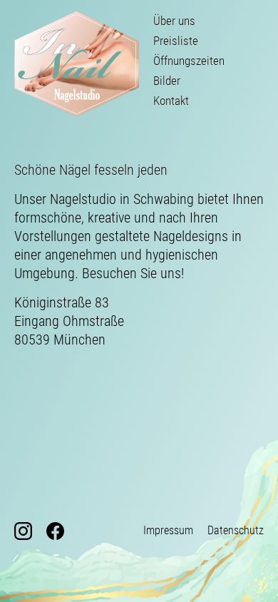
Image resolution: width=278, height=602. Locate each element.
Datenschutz (235, 530)
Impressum (168, 530)
